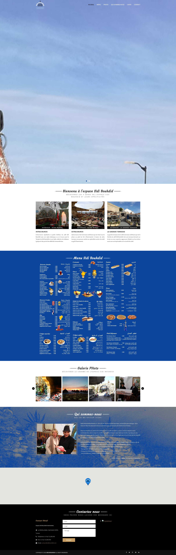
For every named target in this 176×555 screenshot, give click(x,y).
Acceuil (91, 5)
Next (142, 388)
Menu (99, 5)
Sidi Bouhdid (51, 552)
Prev (33, 388)
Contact (137, 5)
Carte (129, 5)
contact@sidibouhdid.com (49, 543)
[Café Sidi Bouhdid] (48, 388)
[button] (88, 482)
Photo (106, 5)
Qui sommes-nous (117, 5)
